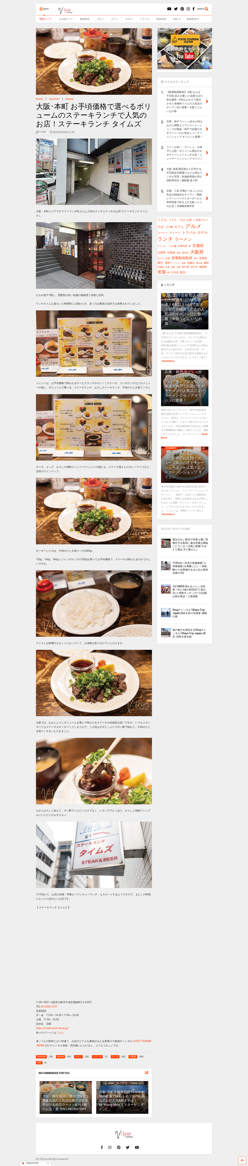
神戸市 (194, 267)
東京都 (199, 263)
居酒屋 (203, 258)
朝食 (184, 263)
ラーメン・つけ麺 (166, 246)
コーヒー (162, 232)
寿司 (196, 258)
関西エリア (45, 19)
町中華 (185, 267)
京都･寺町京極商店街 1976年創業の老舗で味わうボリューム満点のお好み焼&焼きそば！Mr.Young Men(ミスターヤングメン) (122, 1100)
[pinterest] (182, 9)
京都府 (198, 245)
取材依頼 (161, 19)
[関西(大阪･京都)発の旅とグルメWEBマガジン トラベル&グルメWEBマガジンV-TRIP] (63, 12)
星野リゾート (172, 262)
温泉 (179, 267)
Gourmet (171, 448)
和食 (179, 253)
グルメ (100, 19)
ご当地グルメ (200, 219)
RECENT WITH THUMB (175, 528)
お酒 (189, 219)
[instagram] (188, 9)
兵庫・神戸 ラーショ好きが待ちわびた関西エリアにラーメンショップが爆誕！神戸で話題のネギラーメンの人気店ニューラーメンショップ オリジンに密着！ (185, 386)
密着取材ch (193, 19)
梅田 (206, 262)
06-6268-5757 (49, 1006)
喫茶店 (185, 252)
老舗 (161, 271)
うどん (162, 219)
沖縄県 (160, 267)
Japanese (32, 1162)
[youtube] (169, 9)
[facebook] (193, 9)
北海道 (171, 252)
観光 (183, 272)
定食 (167, 258)
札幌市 (191, 262)
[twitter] (176, 9)
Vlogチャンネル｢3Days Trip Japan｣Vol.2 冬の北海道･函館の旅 (189, 613)
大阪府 (197, 252)
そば (160, 227)
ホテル (129, 19)
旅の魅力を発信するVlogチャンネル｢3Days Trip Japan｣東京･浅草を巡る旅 (189, 633)
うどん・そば (177, 219)
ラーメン (183, 239)
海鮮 (173, 267)
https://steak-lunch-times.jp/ (52, 1028)
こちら (60, 1032)
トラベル (144, 19)
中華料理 (182, 246)
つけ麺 (169, 227)
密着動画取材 (182, 258)
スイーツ (175, 232)
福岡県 (203, 266)
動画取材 (85, 19)
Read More (168, 361)
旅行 (160, 263)
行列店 (175, 272)
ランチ (165, 239)
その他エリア (66, 19)
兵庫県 (161, 252)
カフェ (114, 19)
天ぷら (160, 258)
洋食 (167, 267)
